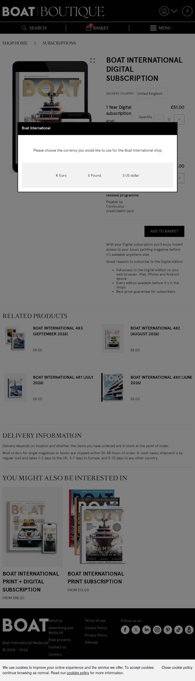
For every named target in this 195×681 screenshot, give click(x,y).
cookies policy (78, 672)
